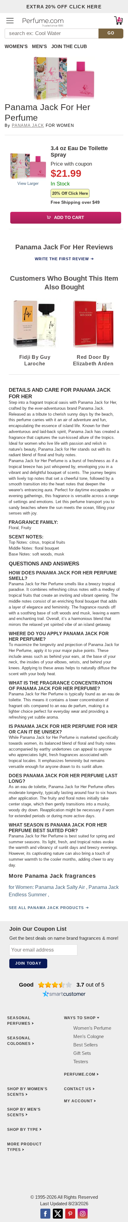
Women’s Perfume (92, 1028)
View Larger (28, 183)
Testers (80, 1061)
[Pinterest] (70, 1214)
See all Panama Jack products (46, 908)
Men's (39, 46)
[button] (10, 20)
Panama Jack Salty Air (60, 887)
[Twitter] (58, 1214)
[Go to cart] (118, 20)
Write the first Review (62, 259)
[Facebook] (45, 1214)
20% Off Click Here (70, 193)
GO (111, 33)
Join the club (69, 46)
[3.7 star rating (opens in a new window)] (55, 985)
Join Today (28, 963)
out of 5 (90, 985)
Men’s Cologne (88, 1036)
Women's (16, 46)
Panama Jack (28, 125)
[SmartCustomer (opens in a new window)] (64, 994)
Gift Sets (82, 1053)
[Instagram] (83, 1214)
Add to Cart (68, 217)
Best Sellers (85, 1044)
